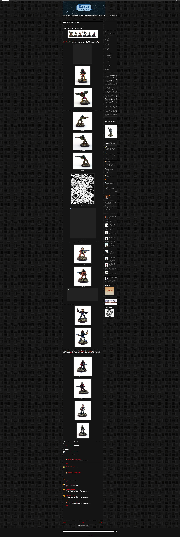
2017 (107, 49)
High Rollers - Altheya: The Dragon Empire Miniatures (110, 211)
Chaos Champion (112, 83)
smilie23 (67, 489)
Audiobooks (113, 79)
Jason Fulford (70, 459)
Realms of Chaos (109, 175)
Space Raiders (107, 112)
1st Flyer (106, 75)
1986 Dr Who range (89, 351)
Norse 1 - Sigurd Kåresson (109, 158)
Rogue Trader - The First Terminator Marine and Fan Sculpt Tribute (110, 205)
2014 (107, 69)
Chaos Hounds (111, 85)
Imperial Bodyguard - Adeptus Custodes (112, 231)
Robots (114, 105)
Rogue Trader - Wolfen (109, 119)
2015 (107, 68)
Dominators (108, 88)
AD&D (110, 76)
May (107, 61)
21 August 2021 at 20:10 (76, 502)
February (108, 65)
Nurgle (114, 100)
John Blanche (107, 97)
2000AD (111, 75)
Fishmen (109, 91)
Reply (67, 463)
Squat (116, 112)
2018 (107, 48)
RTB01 (115, 107)
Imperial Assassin (113, 95)
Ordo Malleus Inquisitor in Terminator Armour (113, 277)
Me (105, 99)
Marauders (114, 98)
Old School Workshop (109, 179)
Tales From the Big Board (110, 182)
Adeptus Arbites (114, 76)
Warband (106, 114)
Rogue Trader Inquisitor (112, 243)
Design (116, 87)
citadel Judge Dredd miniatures (74, 26)
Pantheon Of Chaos (108, 103)
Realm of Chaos (109, 105)
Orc (114, 101)
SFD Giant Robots (108, 108)
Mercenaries (109, 99)
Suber (66, 466)
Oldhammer (107, 101)
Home (64, 17)
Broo (113, 80)
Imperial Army (107, 95)
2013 (107, 70)
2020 (107, 45)
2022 (107, 43)
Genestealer (110, 92)
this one (71, 352)
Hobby (106, 94)
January (108, 66)
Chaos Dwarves (107, 84)
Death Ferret (109, 87)
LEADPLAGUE (108, 147)
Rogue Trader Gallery (77, 17)
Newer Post (65, 522)
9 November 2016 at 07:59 (77, 459)
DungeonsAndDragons (108, 89)
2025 (107, 39)
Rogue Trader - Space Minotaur (110, 53)
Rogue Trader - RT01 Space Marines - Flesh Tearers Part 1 (112, 251)
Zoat (106, 115)
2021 (107, 44)
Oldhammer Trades (97, 17)
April (107, 62)
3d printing (107, 76)
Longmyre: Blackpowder (109, 169)
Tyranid (106, 113)
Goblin (115, 92)
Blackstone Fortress (108, 80)
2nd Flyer (115, 75)
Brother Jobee (76, 110)
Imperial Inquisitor (108, 96)
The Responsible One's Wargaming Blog (110, 153)
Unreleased (113, 113)
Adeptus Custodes (109, 77)
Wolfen (116, 114)
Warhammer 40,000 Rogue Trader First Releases (112, 224)
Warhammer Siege (112, 114)
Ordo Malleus (110, 102)
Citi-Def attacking (68, 350)
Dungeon (114, 88)
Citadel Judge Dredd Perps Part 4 (110, 55)
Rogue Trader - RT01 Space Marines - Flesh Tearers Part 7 (111, 203)
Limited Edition (108, 98)
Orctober (106, 102)
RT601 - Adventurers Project (87, 17)
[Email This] (74, 445)
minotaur (106, 100)
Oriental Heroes (115, 102)
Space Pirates (113, 111)
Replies (68, 457)
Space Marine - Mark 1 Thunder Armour (112, 238)
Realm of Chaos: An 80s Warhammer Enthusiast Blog (110, 161)
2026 (107, 38)
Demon (113, 87)
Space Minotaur (114, 110)
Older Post (100, 522)
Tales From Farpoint (109, 168)
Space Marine (108, 110)
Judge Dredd (115, 97)
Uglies (110, 113)
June (108, 60)
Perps (116, 103)
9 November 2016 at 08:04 (77, 472)
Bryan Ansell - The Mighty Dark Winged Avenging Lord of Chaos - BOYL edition (110, 149)
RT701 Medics (110, 107)
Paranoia (112, 103)
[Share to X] (76, 445)
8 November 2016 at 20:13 (71, 466)
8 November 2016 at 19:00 (74, 451)
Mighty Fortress (114, 99)
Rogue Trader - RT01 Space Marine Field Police (112, 264)
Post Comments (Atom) (84, 525)
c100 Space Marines (112, 81)
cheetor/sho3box (68, 451)
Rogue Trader (108, 106)
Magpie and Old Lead (109, 172)
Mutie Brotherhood (66, 41)
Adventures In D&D (108, 209)
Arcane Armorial (107, 79)
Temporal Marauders (81, 351)
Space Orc (107, 111)
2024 (107, 40)
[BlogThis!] (75, 445)
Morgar (73, 41)
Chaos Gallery (70, 17)
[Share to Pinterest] (78, 445)
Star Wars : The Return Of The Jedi (111, 176)
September (108, 57)
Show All (116, 191)
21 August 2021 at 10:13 (71, 495)
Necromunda (110, 100)
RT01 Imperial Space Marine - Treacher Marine (113, 258)
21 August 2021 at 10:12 (71, 489)
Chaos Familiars (112, 84)
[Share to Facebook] (77, 445)
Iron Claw (113, 96)
